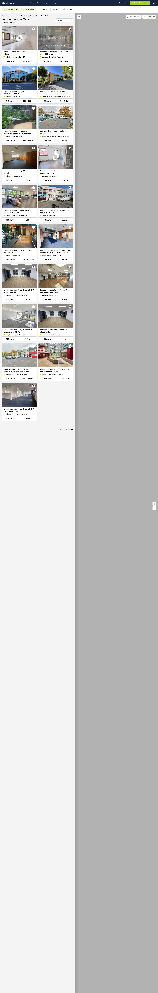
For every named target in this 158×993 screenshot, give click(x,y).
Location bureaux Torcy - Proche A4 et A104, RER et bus (55, 53)
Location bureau (14, 16)
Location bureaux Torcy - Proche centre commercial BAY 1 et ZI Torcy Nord (55, 251)
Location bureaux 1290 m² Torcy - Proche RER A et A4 (17, 212)
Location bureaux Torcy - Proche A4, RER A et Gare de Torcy (54, 291)
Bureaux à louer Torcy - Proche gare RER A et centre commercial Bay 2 (17, 370)
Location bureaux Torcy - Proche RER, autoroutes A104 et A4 (18, 331)
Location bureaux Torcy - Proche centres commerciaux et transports (54, 93)
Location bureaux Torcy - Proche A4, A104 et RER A (18, 251)
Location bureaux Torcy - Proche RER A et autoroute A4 (19, 291)
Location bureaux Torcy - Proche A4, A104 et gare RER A (18, 93)
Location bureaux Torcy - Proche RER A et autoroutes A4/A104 (55, 370)
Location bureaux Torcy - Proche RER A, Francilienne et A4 (55, 172)
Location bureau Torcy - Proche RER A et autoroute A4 (55, 331)
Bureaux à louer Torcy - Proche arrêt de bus (54, 132)
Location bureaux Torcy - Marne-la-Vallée (16, 172)
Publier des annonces (141, 3)
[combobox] (64, 20)
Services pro (123, 3)
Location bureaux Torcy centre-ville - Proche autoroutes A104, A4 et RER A (18, 132)
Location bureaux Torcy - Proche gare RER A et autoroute (54, 212)
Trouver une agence (43, 3)
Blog (54, 3)
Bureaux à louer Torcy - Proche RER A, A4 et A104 (18, 53)
